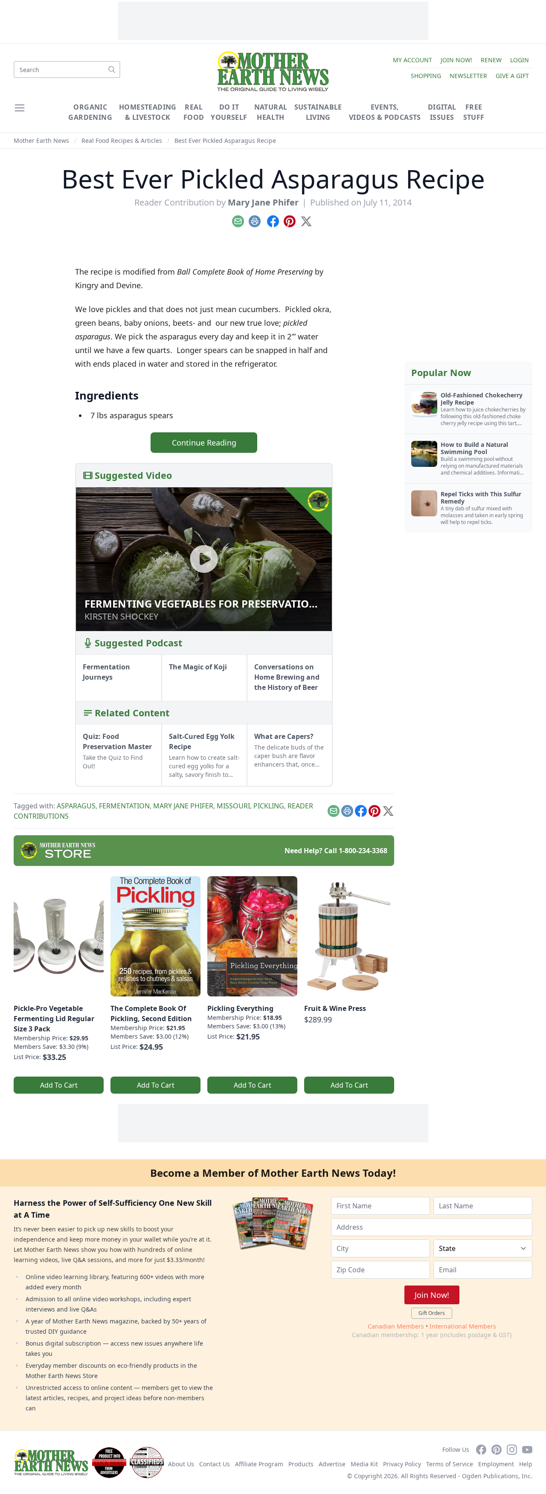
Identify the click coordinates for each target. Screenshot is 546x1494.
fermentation (124, 806)
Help (525, 1464)
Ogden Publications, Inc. (497, 1476)
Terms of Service (449, 1464)
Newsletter (468, 76)
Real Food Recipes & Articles (121, 140)
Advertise (332, 1464)
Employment (496, 1464)
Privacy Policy (402, 1464)
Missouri (233, 806)
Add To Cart (59, 1085)
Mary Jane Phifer (263, 202)
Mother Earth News (41, 140)
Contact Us (214, 1464)
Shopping (426, 76)
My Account (412, 60)
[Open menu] (20, 108)
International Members (463, 1326)
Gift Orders (431, 1313)
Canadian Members (396, 1326)
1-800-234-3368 (363, 850)
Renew (491, 60)
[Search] (111, 69)
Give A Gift (512, 76)
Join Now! (456, 60)
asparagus (76, 806)
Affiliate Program (259, 1464)
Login (519, 60)
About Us (181, 1464)
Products (301, 1464)
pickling (268, 806)
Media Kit (364, 1464)
